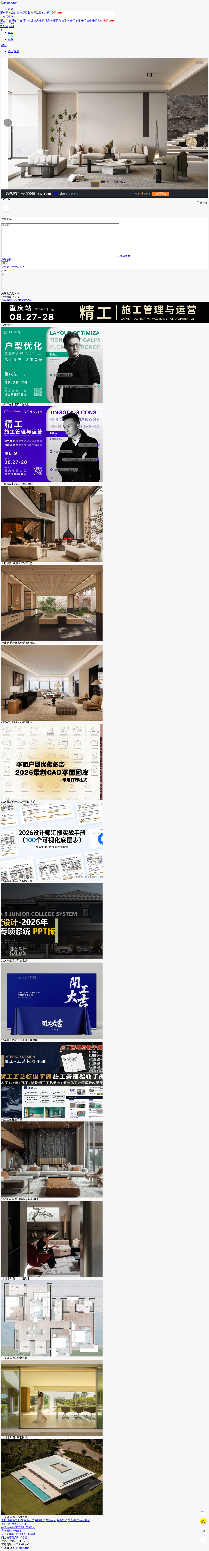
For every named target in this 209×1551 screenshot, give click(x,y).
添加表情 (6, 259)
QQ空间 (26, 300)
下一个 (190, 122)
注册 (16, 51)
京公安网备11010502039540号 (18, 1534)
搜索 (4, 45)
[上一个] (42, 122)
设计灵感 (6, 1520)
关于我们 (17, 1520)
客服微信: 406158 (11, 1530)
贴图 (10, 32)
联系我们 (62, 1520)
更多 (10, 39)
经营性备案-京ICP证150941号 (18, 1527)
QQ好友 (17, 300)
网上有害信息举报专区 (14, 1537)
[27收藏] (203, 1530)
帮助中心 (51, 1520)
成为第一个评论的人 (13, 267)
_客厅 (55, 193)
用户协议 (29, 1520)
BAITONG (72, 193)
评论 (5, 263)
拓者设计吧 (22, 1547)
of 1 (199, 62)
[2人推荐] (203, 1521)
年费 (10, 35)
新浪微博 (6, 300)
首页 (10, 9)
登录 (10, 51)
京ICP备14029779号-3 (13, 1523)
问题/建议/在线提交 (79, 1520)
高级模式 (125, 256)
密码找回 (40, 1520)
